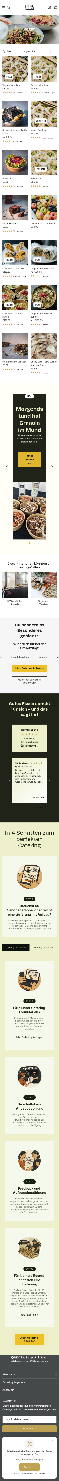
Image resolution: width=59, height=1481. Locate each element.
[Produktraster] (50, 51)
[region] (29, 780)
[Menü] (3, 7)
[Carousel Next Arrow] (52, 466)
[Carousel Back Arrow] (7, 466)
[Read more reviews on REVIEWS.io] (29, 746)
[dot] (29, 543)
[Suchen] (10, 7)
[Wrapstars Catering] (29, 7)
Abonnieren (29, 1428)
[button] (10, 780)
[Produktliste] (55, 51)
